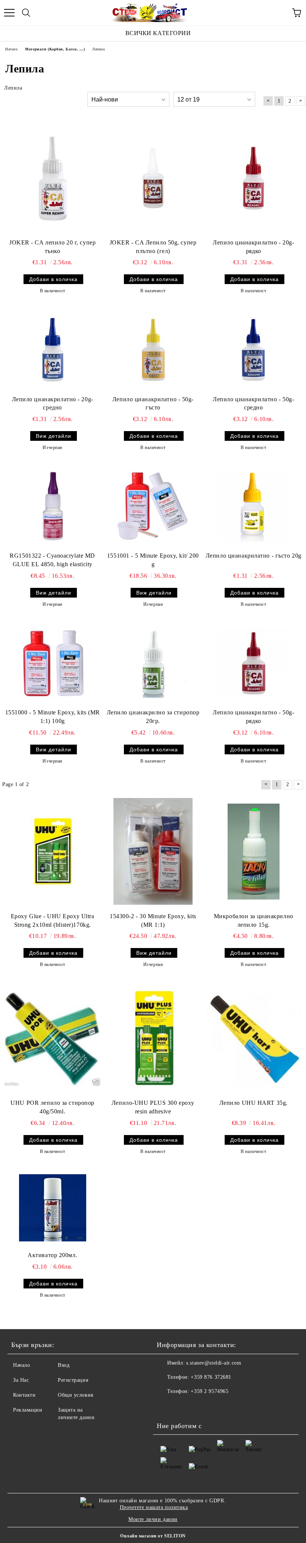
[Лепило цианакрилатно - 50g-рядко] (253, 662)
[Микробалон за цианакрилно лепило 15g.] (254, 851)
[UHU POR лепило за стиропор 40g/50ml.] (52, 1038)
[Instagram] (183, 1406)
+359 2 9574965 (209, 1391)
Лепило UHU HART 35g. (253, 1103)
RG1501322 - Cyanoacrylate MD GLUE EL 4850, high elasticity (52, 559)
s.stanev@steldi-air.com (213, 1363)
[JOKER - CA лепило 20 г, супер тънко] (52, 178)
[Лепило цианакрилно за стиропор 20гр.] (153, 662)
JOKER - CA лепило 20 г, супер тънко (52, 246)
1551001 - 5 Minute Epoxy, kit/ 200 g (153, 559)
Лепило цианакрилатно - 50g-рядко (253, 716)
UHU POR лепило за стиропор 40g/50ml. (52, 1107)
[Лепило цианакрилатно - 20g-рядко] (253, 177)
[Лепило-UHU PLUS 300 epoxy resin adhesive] (153, 1038)
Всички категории (158, 33)
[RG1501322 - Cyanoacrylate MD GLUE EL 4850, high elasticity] (52, 506)
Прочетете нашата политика (154, 1507)
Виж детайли (53, 436)
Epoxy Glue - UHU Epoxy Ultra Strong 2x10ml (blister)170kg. (52, 920)
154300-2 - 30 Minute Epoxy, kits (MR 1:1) (153, 920)
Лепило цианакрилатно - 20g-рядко (253, 246)
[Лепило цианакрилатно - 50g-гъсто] (153, 349)
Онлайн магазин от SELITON (153, 1536)
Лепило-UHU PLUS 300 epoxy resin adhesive (153, 1107)
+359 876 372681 (211, 1377)
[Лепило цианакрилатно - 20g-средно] (52, 349)
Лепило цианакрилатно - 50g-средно (253, 403)
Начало (21, 1365)
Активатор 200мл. (52, 1255)
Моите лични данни (153, 1519)
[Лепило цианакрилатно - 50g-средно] (253, 349)
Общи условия (75, 1395)
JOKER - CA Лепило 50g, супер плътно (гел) (153, 246)
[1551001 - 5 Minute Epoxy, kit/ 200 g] (153, 506)
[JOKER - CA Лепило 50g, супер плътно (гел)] (153, 177)
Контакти (24, 1395)
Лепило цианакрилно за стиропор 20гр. (153, 716)
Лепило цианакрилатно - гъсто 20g (254, 555)
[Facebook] (166, 1406)
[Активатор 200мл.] (52, 1208)
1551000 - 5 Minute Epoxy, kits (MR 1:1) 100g (52, 716)
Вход (63, 1365)
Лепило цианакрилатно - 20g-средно (52, 403)
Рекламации (28, 1410)
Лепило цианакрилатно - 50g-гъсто (153, 403)
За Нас (21, 1380)
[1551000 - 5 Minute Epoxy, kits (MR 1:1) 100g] (52, 662)
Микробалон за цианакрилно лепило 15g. (253, 920)
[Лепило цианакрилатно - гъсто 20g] (253, 506)
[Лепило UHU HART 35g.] (254, 1038)
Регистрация (73, 1380)
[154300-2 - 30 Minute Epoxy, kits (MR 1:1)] (153, 851)
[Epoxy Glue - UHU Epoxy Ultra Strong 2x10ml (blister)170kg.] (52, 851)
